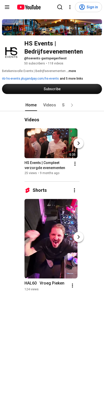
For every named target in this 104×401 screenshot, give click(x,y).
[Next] (78, 143)
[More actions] (75, 164)
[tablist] (52, 105)
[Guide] (7, 7)
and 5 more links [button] (71, 78)
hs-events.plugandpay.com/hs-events (32, 78)
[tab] (31, 105)
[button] (72, 105)
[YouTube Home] (28, 7)
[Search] (60, 7)
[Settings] (70, 7)
